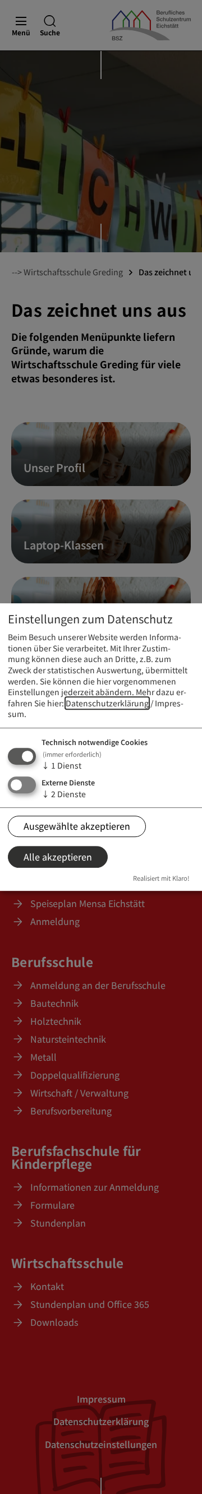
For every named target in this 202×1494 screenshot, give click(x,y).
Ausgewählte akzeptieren (77, 825)
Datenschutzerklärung (107, 703)
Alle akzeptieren (58, 856)
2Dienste (64, 793)
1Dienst (61, 765)
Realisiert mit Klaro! (161, 878)
